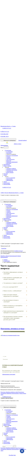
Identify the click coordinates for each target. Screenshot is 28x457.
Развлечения (9, 179)
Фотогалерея (6, 183)
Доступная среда (10, 159)
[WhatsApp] (2, 130)
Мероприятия (9, 180)
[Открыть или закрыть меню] (6, 147)
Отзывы (8, 156)
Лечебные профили (11, 168)
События (8, 158)
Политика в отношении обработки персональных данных (12, 392)
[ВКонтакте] (4, 198)
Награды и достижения (12, 155)
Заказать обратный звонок (7, 398)
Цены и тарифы (7, 165)
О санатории (8, 150)
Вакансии (8, 160)
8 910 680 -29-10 (4, 136)
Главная (5, 259)
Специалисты (9, 171)
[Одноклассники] (2, 198)
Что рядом (8, 153)
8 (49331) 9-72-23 (5, 131)
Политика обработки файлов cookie (9, 392)
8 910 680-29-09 (4, 134)
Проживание (6, 164)
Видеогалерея (6, 184)
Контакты (8, 163)
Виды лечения (9, 172)
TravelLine (3, 248)
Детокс (5, 181)
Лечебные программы (11, 169)
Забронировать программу (8, 374)
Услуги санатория (10, 177)
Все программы (7, 331)
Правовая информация (11, 162)
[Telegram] (3, 130)
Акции (5, 175)
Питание (5, 173)
